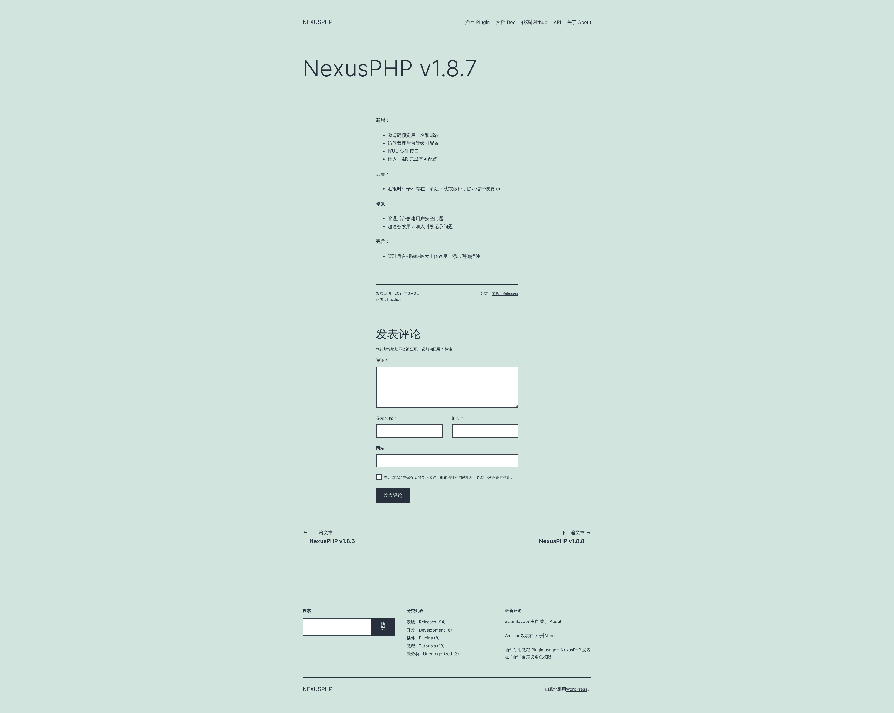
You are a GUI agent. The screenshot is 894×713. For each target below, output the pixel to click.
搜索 (383, 627)
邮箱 (457, 418)
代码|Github (534, 22)
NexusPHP (317, 22)
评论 (382, 360)
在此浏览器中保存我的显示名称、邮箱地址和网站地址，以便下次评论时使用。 (449, 477)
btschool (395, 299)
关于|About (579, 22)
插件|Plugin (477, 22)
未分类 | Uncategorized (429, 653)
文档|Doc (505, 22)
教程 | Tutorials (421, 645)
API (557, 22)
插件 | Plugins (420, 638)
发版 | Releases (505, 293)
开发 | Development (426, 630)
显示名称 (386, 418)
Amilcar (512, 635)
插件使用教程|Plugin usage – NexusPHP (543, 649)
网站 (380, 448)
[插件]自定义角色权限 (530, 656)
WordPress (576, 689)
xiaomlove (515, 621)
